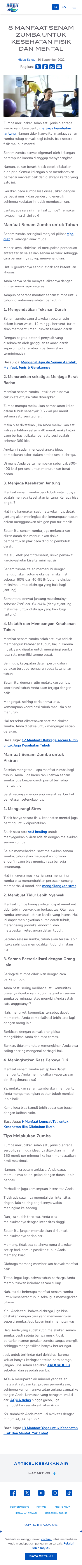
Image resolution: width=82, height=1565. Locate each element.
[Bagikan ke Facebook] (45, 67)
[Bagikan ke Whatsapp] (52, 67)
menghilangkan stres (59, 886)
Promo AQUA (62, 1507)
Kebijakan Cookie (56, 1513)
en (63, 7)
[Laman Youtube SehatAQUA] (41, 1493)
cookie (46, 1539)
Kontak (41, 1507)
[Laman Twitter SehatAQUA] (27, 1493)
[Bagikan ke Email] (59, 67)
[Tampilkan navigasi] (74, 7)
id (55, 7)
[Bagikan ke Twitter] (38, 67)
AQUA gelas (20, 1400)
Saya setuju (41, 1556)
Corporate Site (19, 1507)
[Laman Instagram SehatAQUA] (55, 1493)
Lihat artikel (38, 1473)
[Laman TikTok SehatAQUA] (69, 1493)
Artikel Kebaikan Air (41, 1464)
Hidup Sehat (27, 60)
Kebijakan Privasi (26, 1513)
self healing (37, 831)
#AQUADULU (58, 1365)
